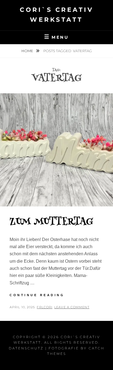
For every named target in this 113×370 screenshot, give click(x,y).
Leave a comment (71, 307)
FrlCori (44, 307)
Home (27, 51)
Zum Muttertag (52, 222)
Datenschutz (26, 348)
